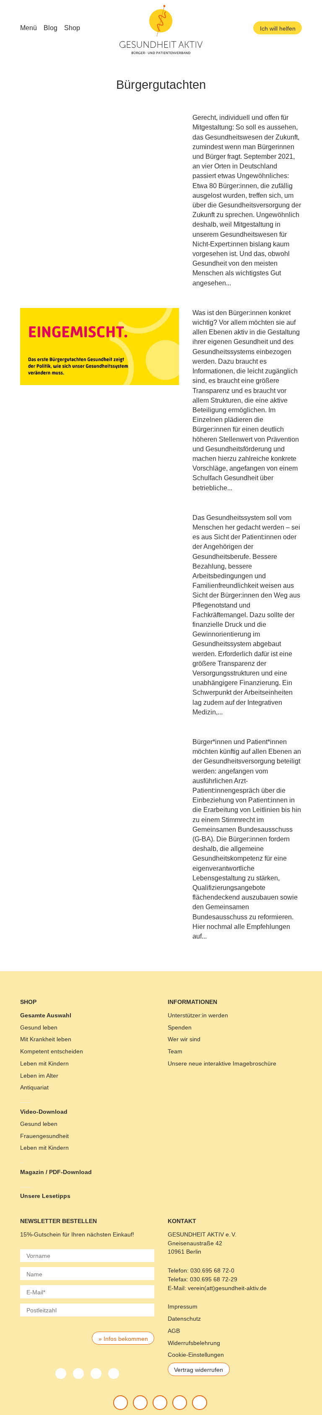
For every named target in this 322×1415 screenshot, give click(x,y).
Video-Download (44, 1111)
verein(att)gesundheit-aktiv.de (227, 1288)
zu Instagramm (180, 1402)
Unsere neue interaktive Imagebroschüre (222, 1063)
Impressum (182, 1306)
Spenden (180, 1027)
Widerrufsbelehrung (194, 1343)
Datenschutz (184, 1318)
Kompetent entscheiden (51, 1051)
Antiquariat (34, 1087)
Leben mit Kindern (44, 1063)
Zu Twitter (140, 1402)
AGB (174, 1330)
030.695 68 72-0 (212, 1270)
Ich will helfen (278, 28)
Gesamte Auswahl (45, 1015)
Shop (72, 27)
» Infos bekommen (123, 1338)
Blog (50, 27)
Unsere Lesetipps (45, 1196)
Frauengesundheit (44, 1136)
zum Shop (200, 1402)
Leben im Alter (39, 1075)
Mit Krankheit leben (45, 1039)
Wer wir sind (184, 1039)
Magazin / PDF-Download (56, 1172)
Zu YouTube (160, 1402)
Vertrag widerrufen (198, 1369)
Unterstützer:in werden (198, 1015)
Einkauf (122, 1234)
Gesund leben (38, 1027)
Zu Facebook (120, 1402)
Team (175, 1051)
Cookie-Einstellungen (196, 1354)
